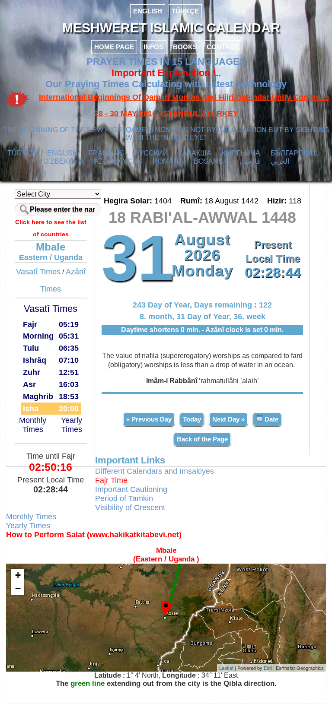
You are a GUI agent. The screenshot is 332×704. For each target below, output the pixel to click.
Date (270, 419)
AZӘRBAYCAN (118, 161)
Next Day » (228, 419)
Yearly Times (71, 425)
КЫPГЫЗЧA (241, 153)
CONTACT (222, 47)
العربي (280, 161)
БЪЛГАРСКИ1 (293, 153)
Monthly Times (32, 425)
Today (192, 419)
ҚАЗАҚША (195, 153)
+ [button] (18, 575)
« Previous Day (149, 419)
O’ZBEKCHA (63, 161)
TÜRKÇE (185, 11)
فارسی (250, 161)
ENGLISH (147, 11)
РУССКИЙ (151, 153)
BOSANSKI (212, 161)
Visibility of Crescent (130, 507)
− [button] (18, 588)
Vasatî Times (38, 271)
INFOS (153, 47)
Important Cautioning (131, 489)
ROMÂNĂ (168, 161)
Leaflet (226, 667)
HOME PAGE (114, 47)
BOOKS (185, 47)
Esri (268, 667)
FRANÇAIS (106, 153)
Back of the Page (202, 439)
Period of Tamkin (124, 498)
